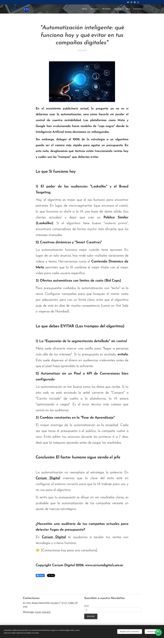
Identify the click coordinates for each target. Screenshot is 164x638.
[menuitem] (85, 9)
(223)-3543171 (42, 612)
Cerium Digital (48, 478)
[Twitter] (128, 2)
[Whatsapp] (138, 2)
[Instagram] (131, 2)
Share (41, 575)
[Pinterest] (134, 2)
